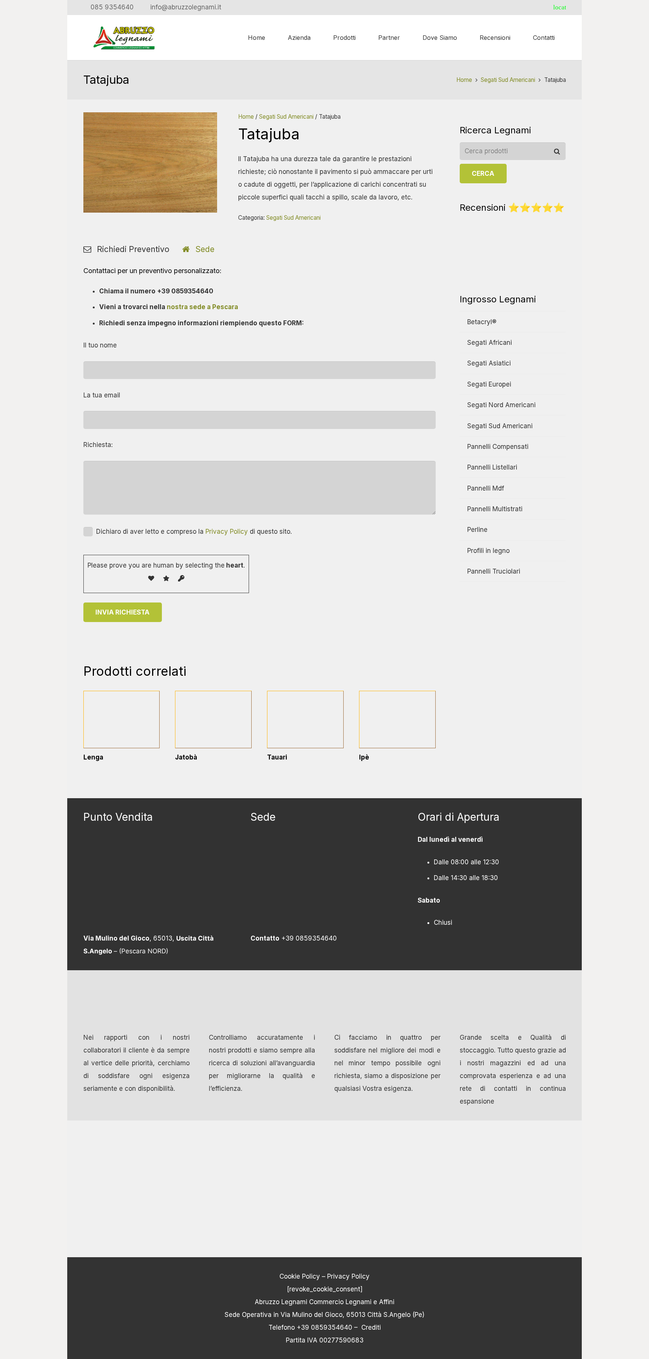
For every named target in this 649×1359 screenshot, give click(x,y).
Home (464, 79)
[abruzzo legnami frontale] (324, 882)
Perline (477, 529)
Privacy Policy (226, 531)
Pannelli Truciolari (493, 571)
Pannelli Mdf (485, 488)
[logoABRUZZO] (124, 37)
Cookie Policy (299, 1276)
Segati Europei (489, 384)
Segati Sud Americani (508, 79)
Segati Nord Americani (501, 405)
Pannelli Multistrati (494, 509)
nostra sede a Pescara (202, 307)
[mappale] (157, 882)
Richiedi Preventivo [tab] (133, 249)
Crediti (371, 1327)
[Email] (546, 7)
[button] (404, 37)
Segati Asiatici (489, 363)
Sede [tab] (204, 249)
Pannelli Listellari (492, 467)
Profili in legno (488, 550)
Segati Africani (489, 342)
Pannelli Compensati (497, 446)
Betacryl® (482, 322)
